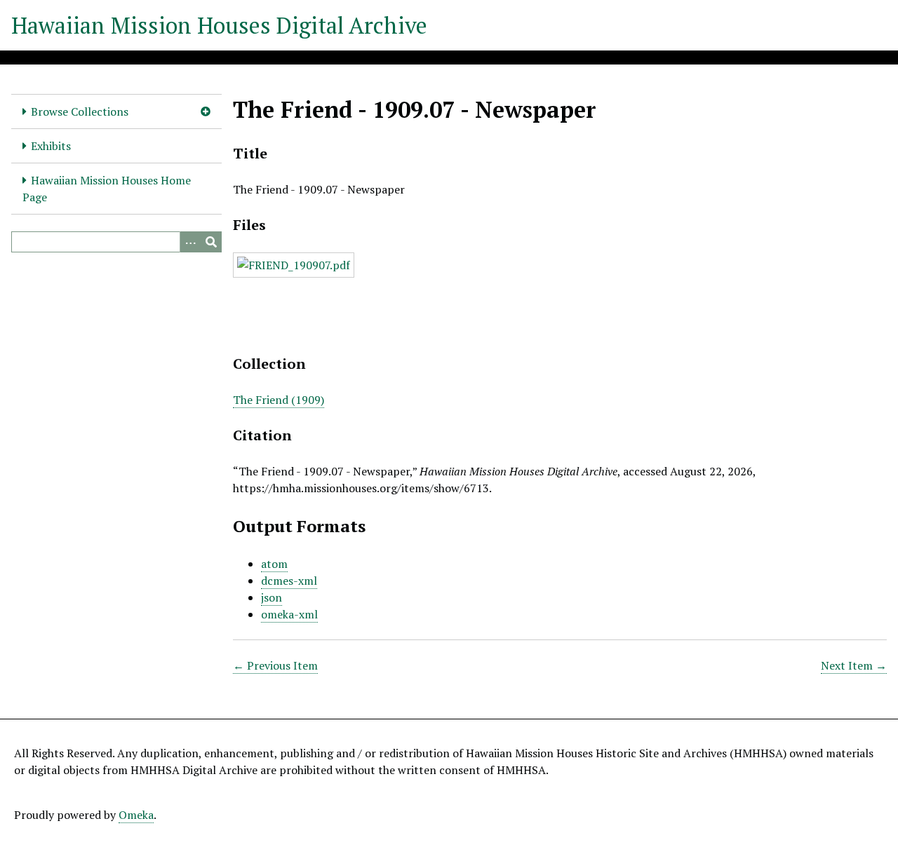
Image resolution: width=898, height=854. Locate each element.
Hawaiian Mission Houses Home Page (106, 188)
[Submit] (211, 241)
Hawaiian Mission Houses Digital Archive (219, 25)
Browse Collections (79, 111)
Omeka (136, 814)
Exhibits (51, 146)
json (271, 597)
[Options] (190, 241)
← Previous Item (275, 665)
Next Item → (854, 665)
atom (274, 563)
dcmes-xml (289, 580)
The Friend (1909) (278, 399)
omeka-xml (289, 614)
